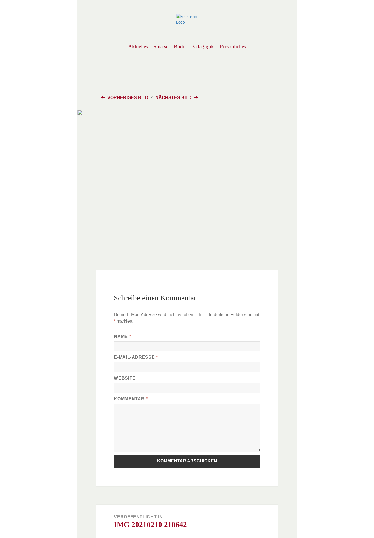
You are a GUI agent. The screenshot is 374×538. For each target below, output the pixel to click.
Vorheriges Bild (127, 97)
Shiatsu (161, 46)
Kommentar (131, 399)
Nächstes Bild (173, 97)
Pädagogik (202, 46)
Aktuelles (138, 46)
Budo (180, 46)
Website (124, 378)
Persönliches (232, 46)
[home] (187, 18)
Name (122, 336)
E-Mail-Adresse (136, 357)
